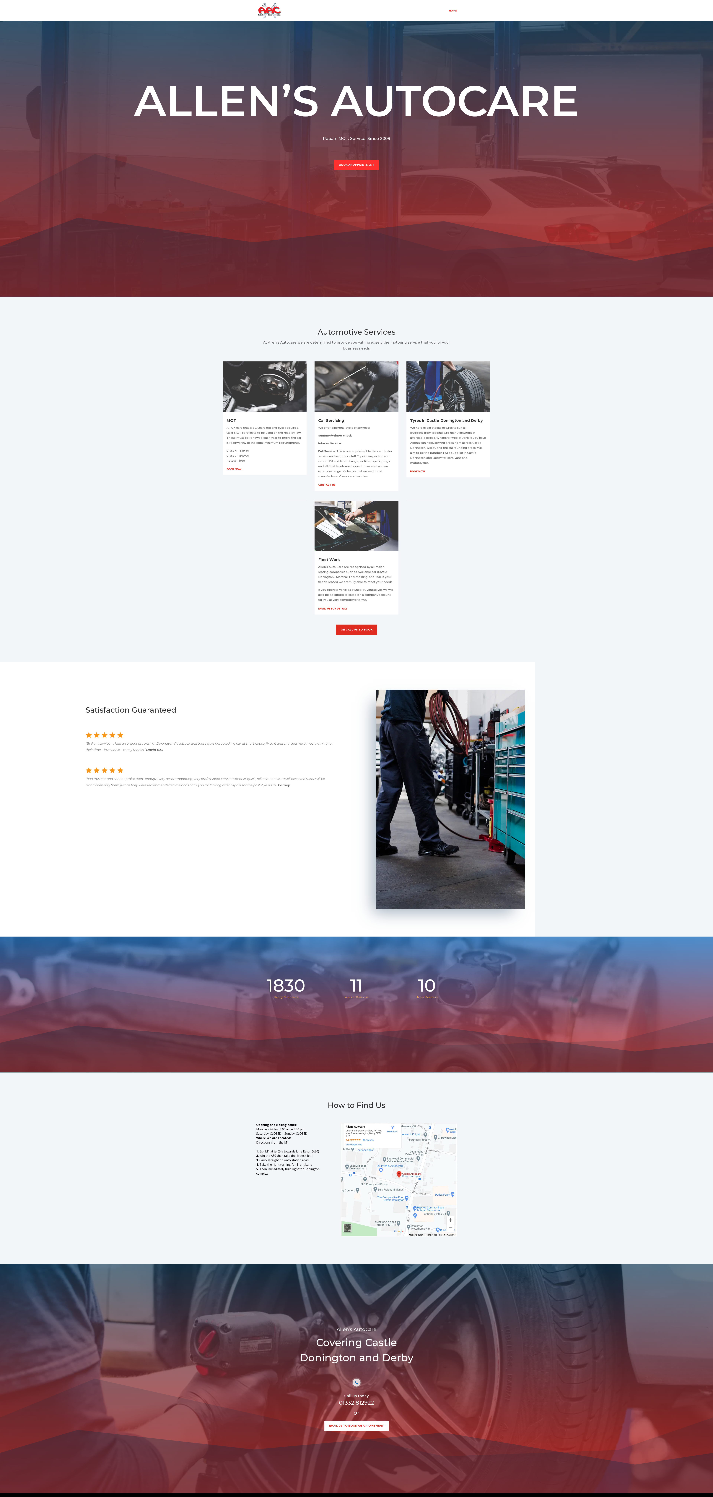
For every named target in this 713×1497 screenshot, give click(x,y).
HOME (453, 10)
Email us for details (333, 608)
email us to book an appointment (356, 1425)
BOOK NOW (234, 469)
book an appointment (356, 164)
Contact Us (326, 484)
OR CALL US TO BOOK (356, 629)
